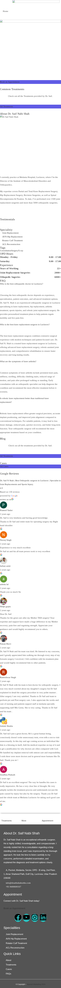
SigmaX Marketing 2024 (36, 984)
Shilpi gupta (5, 606)
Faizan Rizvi (5, 644)
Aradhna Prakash (7, 775)
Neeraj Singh (5, 540)
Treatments (6, 820)
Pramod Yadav (6, 510)
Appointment (47, 820)
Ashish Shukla (6, 726)
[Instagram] (34, 918)
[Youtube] (26, 918)
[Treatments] (3, 816)
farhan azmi (5, 566)
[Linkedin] (43, 918)
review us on (5, 499)
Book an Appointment (14, 908)
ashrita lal (4, 584)
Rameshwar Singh (8, 677)
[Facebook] (18, 918)
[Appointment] (43, 816)
